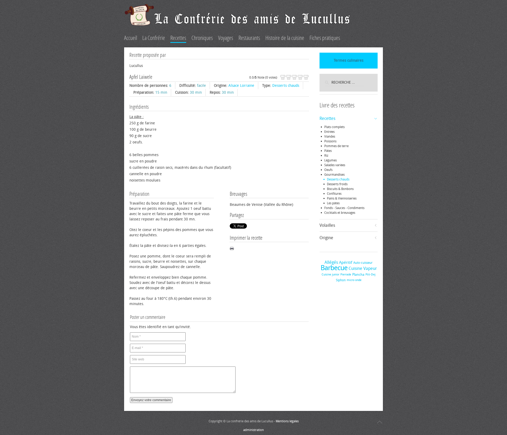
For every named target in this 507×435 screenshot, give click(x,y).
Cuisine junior (330, 274)
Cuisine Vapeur (363, 268)
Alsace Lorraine (241, 85)
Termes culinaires (348, 60)
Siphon (341, 280)
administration (253, 430)
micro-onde (354, 280)
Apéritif (345, 262)
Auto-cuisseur (363, 263)
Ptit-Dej (370, 274)
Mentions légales (287, 421)
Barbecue (334, 268)
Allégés (331, 262)
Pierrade (345, 274)
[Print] (232, 248)
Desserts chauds (285, 85)
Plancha (358, 275)
